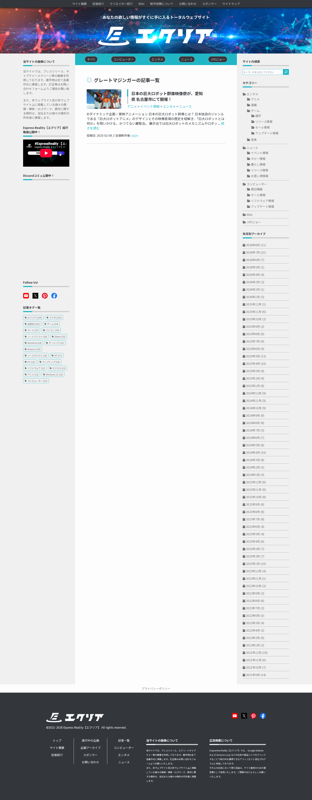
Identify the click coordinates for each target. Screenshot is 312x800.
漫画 (254, 105)
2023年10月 (253, 497)
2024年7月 (253, 430)
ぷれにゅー (254, 222)
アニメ (132, 106)
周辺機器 (257, 189)
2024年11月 (253, 400)
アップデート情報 (266, 133)
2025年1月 (253, 386)
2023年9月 (253, 504)
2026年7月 (253, 252)
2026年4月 (253, 274)
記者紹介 (98, 3)
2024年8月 (253, 423)
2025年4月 (253, 363)
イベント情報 (150, 106)
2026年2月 (253, 289)
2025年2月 (253, 378)
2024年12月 (253, 393)
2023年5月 (253, 534)
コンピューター (257, 184)
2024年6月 (253, 437)
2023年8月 (253, 512)
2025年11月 (253, 311)
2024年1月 (253, 474)
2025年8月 (253, 334)
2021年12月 (253, 652)
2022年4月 (253, 630)
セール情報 (262, 127)
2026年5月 (253, 267)
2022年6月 (253, 615)
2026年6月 (253, 260)
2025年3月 (253, 371)
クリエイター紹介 (121, 3)
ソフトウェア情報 (262, 200)
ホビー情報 (258, 158)
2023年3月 (253, 549)
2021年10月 (253, 667)
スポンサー (209, 3)
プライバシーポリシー (156, 688)
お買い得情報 (259, 176)
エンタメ (169, 106)
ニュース (185, 106)
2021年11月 (253, 660)
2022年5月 (253, 623)
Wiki (141, 3)
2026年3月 (253, 282)
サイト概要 (79, 3)
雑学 (258, 116)
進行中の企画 (90, 740)
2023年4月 (253, 541)
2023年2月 (253, 556)
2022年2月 (253, 638)
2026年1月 (253, 297)
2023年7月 (253, 519)
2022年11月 (253, 578)
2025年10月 (253, 319)
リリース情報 (263, 121)
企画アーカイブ (91, 747)
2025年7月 (253, 341)
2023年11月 (253, 489)
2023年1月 (253, 563)
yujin (134, 135)
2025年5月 (253, 356)
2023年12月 (253, 482)
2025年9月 (253, 326)
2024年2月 (253, 467)
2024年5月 (253, 445)
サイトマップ (231, 3)
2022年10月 (253, 586)
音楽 (254, 139)
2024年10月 (253, 408)
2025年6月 (253, 348)
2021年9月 (253, 675)
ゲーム (255, 110)
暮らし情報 (258, 164)
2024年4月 (253, 452)
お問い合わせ (187, 3)
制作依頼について (161, 3)
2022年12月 (253, 571)
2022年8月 (253, 600)
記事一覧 (124, 740)
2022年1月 (253, 645)
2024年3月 (253, 460)
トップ (57, 740)
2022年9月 (253, 593)
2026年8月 (253, 245)
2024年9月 (253, 415)
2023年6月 (253, 526)
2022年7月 (253, 608)
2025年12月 (253, 304)
